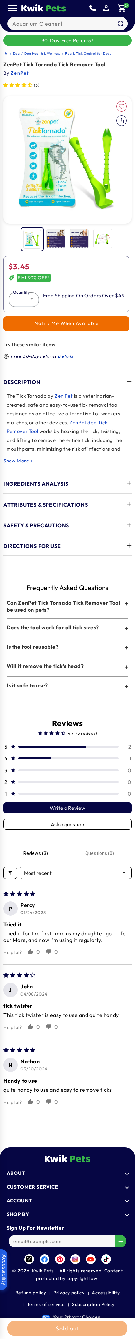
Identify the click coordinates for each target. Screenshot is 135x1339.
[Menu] (12, 8)
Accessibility (106, 1293)
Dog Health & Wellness (42, 53)
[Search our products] (120, 23)
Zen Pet (64, 396)
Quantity (21, 292)
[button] (121, 8)
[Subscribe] (120, 1241)
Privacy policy (69, 1293)
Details (65, 356)
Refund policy (30, 1293)
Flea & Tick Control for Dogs (88, 53)
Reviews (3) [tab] (35, 853)
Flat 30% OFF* (34, 278)
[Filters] (10, 873)
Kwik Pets (42, 1271)
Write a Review (67, 808)
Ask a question (67, 824)
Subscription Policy (93, 1304)
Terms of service (46, 1304)
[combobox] (67, 23)
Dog (17, 53)
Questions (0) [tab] (99, 853)
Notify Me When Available (66, 323)
